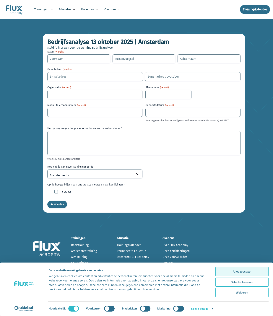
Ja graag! (66, 191)
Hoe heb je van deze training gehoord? (70, 166)
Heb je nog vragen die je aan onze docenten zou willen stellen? (84, 128)
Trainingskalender (129, 245)
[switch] (109, 309)
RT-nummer (157, 87)
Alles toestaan (242, 271)
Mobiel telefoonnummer (66, 105)
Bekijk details (199, 308)
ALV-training (79, 257)
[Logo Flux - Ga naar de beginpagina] (14, 9)
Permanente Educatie (131, 251)
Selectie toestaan (242, 282)
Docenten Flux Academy (133, 257)
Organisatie (59, 87)
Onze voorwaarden (175, 257)
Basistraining (80, 245)
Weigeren (242, 292)
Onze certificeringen (176, 251)
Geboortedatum (159, 105)
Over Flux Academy (175, 245)
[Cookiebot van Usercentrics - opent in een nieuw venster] (24, 309)
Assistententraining (84, 251)
